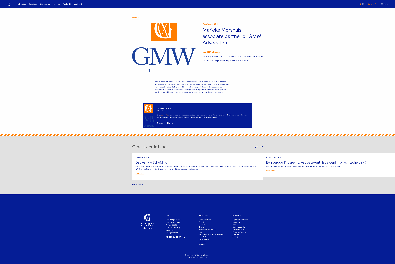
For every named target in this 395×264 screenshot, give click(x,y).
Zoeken (77, 4)
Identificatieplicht (238, 227)
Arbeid (201, 222)
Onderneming (204, 239)
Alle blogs (135, 18)
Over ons (56, 4)
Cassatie (202, 224)
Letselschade (204, 237)
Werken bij (67, 4)
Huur (200, 232)
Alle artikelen (137, 184)
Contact (371, 4)
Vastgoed (202, 244)
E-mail (171, 123)
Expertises (33, 4)
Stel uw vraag (45, 4)
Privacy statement (239, 232)
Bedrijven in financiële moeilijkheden (211, 234)
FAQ (234, 224)
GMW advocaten (9, 4)
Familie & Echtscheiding (207, 229)
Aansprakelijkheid (205, 220)
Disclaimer (236, 222)
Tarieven (235, 234)
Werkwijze (235, 237)
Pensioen (202, 242)
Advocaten (22, 4)
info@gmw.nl (170, 230)
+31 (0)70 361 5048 (173, 233)
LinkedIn (161, 123)
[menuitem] (21, 4)
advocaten (165, 115)
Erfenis (201, 227)
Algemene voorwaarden (240, 220)
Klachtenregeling (238, 229)
